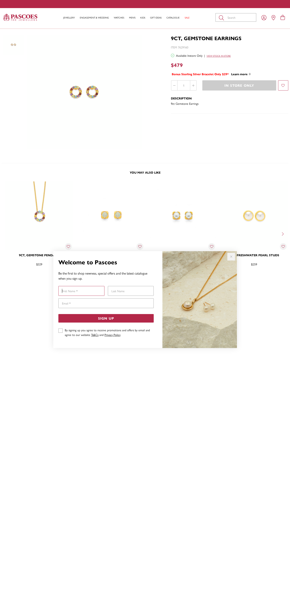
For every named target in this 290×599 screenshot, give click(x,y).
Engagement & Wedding (94, 17)
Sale (187, 17)
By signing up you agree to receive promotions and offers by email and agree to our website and (107, 332)
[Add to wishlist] (283, 85)
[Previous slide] (6, 233)
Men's (132, 17)
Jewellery (69, 17)
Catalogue (173, 17)
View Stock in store (219, 55)
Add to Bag (272, 278)
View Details (22, 278)
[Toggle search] (222, 17)
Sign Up (106, 318)
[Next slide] (283, 233)
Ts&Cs (95, 335)
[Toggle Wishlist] (68, 246)
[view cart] (282, 17)
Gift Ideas (156, 17)
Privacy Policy (112, 335)
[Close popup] (231, 257)
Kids (142, 17)
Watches (119, 17)
